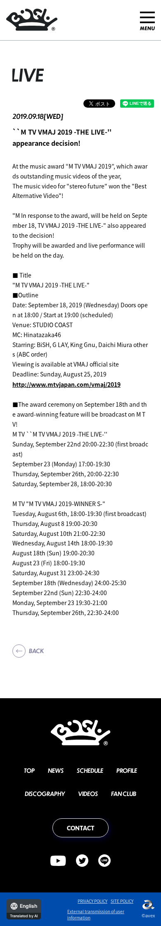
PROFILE (126, 770)
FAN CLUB (123, 793)
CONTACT (81, 828)
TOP (29, 770)
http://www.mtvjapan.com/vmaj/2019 (66, 384)
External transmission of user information (95, 914)
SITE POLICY (122, 901)
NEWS (56, 770)
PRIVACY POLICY (92, 901)
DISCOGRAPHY (45, 793)
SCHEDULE (90, 770)
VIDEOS (88, 793)
